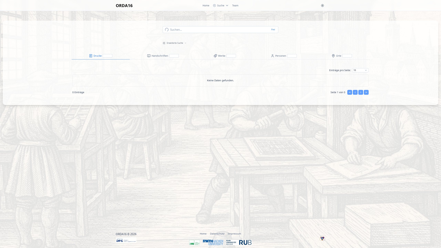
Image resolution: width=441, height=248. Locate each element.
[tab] (101, 56)
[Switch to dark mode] (322, 5)
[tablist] (220, 55)
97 (354, 165)
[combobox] (360, 70)
